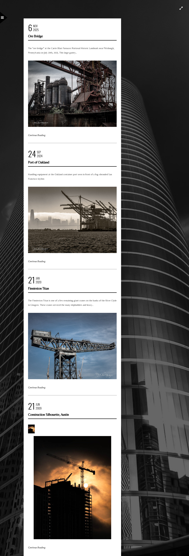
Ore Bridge (35, 36)
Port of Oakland (38, 162)
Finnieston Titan (38, 288)
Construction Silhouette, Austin (48, 414)
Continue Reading (36, 135)
